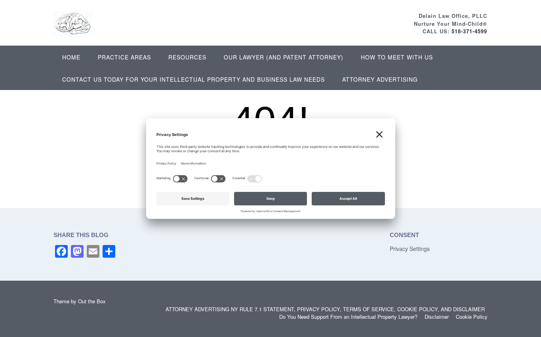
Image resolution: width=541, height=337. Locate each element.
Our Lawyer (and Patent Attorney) (283, 57)
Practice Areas (124, 57)
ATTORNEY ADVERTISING (380, 79)
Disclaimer (437, 316)
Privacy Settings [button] (410, 249)
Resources (187, 57)
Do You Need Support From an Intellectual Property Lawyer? (348, 316)
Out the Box (92, 301)
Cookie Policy (472, 316)
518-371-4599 (469, 31)
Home (71, 57)
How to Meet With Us (397, 57)
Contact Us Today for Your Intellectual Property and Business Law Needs (193, 79)
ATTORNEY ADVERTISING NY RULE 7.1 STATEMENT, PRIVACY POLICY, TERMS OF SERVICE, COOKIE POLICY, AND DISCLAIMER (325, 309)
